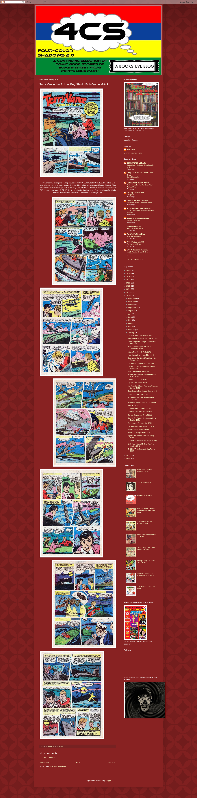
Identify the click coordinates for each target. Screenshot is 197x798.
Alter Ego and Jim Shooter (135, 228)
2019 (128, 274)
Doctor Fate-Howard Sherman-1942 (141, 363)
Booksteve (131, 149)
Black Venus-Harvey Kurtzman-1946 (144, 523)
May (130, 320)
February (131, 330)
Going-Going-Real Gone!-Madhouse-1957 (146, 549)
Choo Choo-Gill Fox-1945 (137, 380)
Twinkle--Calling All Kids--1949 (139, 433)
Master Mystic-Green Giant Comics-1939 (142, 339)
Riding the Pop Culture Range (138, 218)
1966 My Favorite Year (135, 193)
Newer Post (44, 762)
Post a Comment (49, 758)
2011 (128, 456)
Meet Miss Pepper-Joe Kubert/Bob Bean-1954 (145, 575)
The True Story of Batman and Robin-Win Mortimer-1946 (146, 510)
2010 (128, 459)
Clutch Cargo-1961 (144, 482)
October (131, 304)
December (132, 298)
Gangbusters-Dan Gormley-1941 (140, 423)
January (131, 333)
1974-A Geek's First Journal (137, 250)
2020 (128, 270)
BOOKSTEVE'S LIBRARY (136, 163)
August (131, 311)
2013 (128, 292)
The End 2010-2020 (144, 496)
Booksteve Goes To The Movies (139, 209)
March (130, 326)
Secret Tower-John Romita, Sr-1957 (141, 426)
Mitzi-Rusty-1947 (134, 406)
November (132, 301)
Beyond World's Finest (134, 236)
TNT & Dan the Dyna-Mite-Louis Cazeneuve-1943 (139, 348)
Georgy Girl (130, 195)
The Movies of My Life (134, 244)
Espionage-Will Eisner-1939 (138, 394)
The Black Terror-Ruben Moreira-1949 (142, 402)
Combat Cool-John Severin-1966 (140, 335)
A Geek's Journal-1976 (135, 242)
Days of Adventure (134, 226)
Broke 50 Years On (133, 177)
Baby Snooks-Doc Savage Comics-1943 (142, 391)
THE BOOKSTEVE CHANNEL (138, 201)
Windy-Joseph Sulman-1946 (138, 429)
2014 (128, 289)
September (132, 308)
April (130, 323)
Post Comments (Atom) (57, 766)
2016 (128, 283)
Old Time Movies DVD (135, 260)
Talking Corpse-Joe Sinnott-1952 (140, 415)
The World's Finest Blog (136, 234)
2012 (128, 295)
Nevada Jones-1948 (133, 220)
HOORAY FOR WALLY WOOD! (138, 183)
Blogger (108, 781)
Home (78, 762)
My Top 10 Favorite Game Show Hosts (139, 202)
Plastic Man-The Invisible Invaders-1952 (142, 441)
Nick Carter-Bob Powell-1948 (138, 371)
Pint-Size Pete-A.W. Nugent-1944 (140, 412)
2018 (128, 277)
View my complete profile (133, 153)
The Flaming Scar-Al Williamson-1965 (144, 470)
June (130, 317)
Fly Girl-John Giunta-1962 (137, 383)
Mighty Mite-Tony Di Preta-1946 (139, 352)
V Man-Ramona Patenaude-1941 (140, 409)
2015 (128, 286)
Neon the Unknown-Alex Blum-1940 (141, 355)
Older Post (111, 762)
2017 (128, 280)
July (130, 314)
